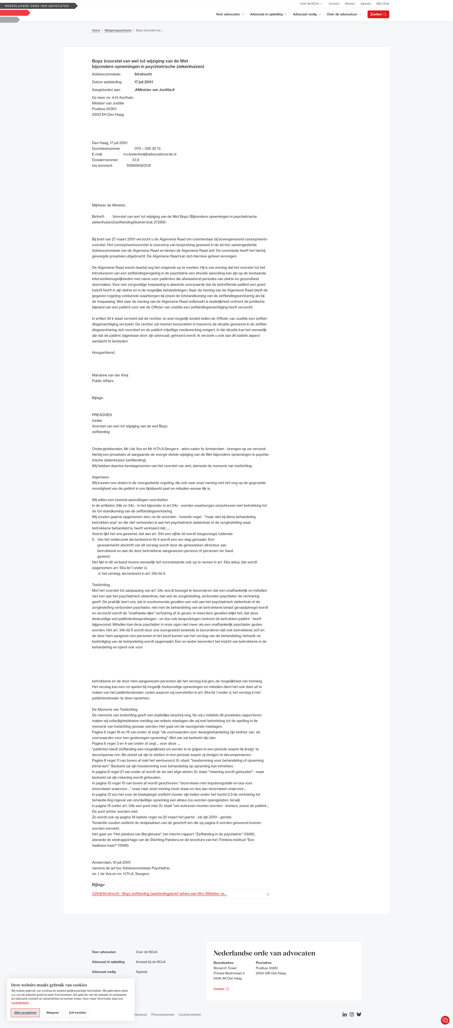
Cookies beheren (190, 1014)
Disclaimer (140, 1014)
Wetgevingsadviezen (118, 30)
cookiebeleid (19, 1002)
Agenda (365, 3)
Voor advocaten (230, 15)
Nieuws (350, 3)
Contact (334, 3)
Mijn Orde (382, 3)
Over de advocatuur (342, 15)
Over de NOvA (311, 4)
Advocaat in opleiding (266, 15)
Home (96, 30)
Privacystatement (162, 1014)
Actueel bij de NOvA (151, 962)
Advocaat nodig (307, 15)
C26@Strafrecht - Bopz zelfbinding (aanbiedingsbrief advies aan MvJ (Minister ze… (159, 893)
